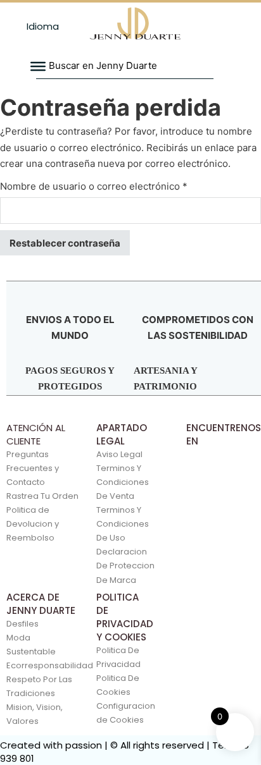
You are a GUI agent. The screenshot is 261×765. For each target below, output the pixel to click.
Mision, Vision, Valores (34, 714)
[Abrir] (38, 66)
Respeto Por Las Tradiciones (39, 686)
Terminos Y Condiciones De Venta (122, 482)
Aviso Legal (119, 454)
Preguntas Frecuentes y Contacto (32, 468)
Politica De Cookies (117, 685)
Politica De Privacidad (118, 657)
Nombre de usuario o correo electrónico (118, 186)
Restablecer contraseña (65, 243)
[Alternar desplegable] (16, 26)
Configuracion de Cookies (123, 713)
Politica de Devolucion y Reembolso (32, 524)
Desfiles (22, 624)
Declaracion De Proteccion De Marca (125, 565)
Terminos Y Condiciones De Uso (122, 524)
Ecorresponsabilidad (41, 665)
